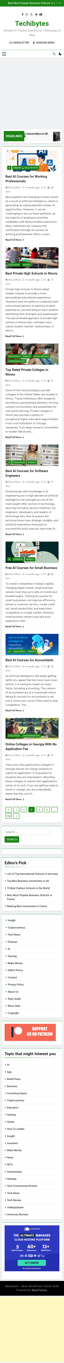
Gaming (12, 956)
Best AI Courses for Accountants (29, 660)
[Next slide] (59, 3)
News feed (14, 1005)
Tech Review (31, 167)
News (10, 1157)
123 (8, 816)
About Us (13, 991)
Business (18, 559)
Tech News (14, 934)
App (9, 1072)
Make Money (15, 963)
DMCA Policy (15, 970)
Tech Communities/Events (22, 1185)
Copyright (13, 1013)
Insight (17, 167)
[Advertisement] (32, 93)
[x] (31, 15)
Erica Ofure (14, 187)
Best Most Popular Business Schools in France (30, 3)
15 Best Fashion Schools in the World (28, 888)
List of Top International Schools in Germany (32, 873)
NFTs (10, 1164)
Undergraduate (16, 361)
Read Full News (13, 239)
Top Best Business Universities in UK (28, 881)
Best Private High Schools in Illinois (31, 273)
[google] (36, 15)
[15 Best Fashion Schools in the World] (56, 138)
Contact (12, 977)
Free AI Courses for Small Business (31, 568)
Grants (11, 1121)
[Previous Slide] (54, 3)
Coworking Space (17, 1093)
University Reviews (17, 1214)
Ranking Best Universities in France (27, 906)
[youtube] (40, 15)
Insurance (12, 1143)
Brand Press (14, 1079)
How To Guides (15, 1128)
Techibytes (32, 23)
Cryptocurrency (16, 927)
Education (14, 264)
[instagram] (27, 15)
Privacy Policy (16, 984)
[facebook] (23, 15)
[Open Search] (54, 53)
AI (9, 167)
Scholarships (41, 356)
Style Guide (14, 998)
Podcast (12, 941)
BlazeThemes (39, 1290)
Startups (12, 1178)
